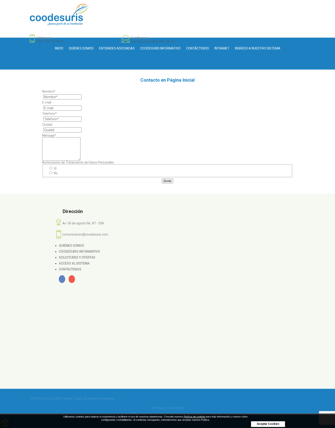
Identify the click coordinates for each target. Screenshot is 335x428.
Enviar (167, 181)
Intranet (221, 48)
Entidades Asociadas (117, 48)
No (55, 173)
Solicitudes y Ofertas (77, 257)
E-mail (46, 102)
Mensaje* (49, 135)
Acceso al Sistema (74, 263)
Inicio (59, 48)
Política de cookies (194, 416)
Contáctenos (197, 48)
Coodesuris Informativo (160, 48)
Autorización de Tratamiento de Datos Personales (78, 162)
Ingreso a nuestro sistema (257, 48)
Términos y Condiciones (167, 408)
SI (55, 168)
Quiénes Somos (81, 48)
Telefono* (49, 113)
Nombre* (48, 91)
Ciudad (47, 124)
